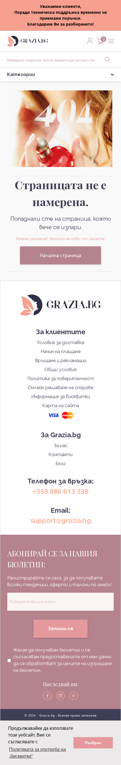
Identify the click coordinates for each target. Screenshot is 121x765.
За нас (61, 445)
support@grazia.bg (60, 520)
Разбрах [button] (93, 743)
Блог (60, 463)
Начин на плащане (60, 351)
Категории (21, 74)
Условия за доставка (60, 342)
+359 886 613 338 (60, 491)
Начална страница (60, 255)
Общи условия (60, 369)
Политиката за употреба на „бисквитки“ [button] (37, 753)
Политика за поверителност (60, 378)
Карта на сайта (60, 405)
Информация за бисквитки (60, 396)
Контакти (60, 454)
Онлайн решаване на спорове (60, 387)
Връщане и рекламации (60, 360)
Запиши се (60, 628)
